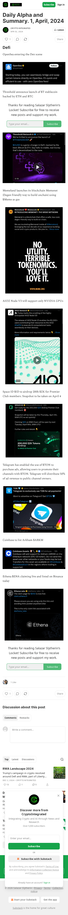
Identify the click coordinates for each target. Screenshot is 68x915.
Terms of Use (52, 866)
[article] (34, 777)
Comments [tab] (10, 717)
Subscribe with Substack (36, 858)
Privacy (38, 888)
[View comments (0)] (17, 39)
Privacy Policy (36, 873)
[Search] (62, 759)
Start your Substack (25, 899)
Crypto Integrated (20, 28)
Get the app (50, 899)
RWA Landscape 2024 (18, 768)
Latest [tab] (15, 759)
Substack (18, 908)
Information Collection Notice (44, 869)
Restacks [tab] (24, 717)
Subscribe (49, 4)
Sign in (61, 4)
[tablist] (17, 717)
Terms (47, 888)
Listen (60, 29)
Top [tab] (6, 759)
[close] (58, 795)
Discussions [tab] (28, 759)
